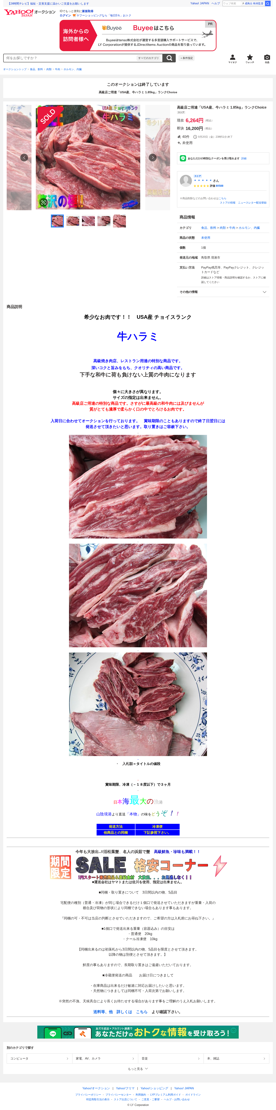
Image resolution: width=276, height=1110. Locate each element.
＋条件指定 (186, 58)
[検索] (268, 3)
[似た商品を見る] (43, 202)
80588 (219, 185)
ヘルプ (216, 3)
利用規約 (141, 1094)
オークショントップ (15, 69)
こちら (222, 198)
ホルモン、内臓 (73, 69)
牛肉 (57, 69)
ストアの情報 (227, 202)
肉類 (49, 69)
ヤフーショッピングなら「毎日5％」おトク (104, 15)
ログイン (65, 15)
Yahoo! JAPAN (199, 3)
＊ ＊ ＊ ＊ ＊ (203, 180)
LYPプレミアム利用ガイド (165, 1094)
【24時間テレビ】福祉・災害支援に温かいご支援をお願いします (48, 3)
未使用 (205, 237)
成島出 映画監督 (254, 3)
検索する (169, 58)
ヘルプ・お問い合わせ (177, 1099)
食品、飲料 (36, 69)
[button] (223, 292)
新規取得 (87, 11)
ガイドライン (193, 1094)
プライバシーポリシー (88, 1094)
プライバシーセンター (118, 1094)
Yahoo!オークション (96, 1088)
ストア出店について (125, 1099)
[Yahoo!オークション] (30, 10)
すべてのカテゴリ (148, 58)
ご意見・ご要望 (150, 1099)
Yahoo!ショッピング (154, 1088)
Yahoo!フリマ (125, 1088)
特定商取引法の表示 (98, 1099)
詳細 (243, 158)
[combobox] (70, 58)
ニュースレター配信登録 (252, 202)
